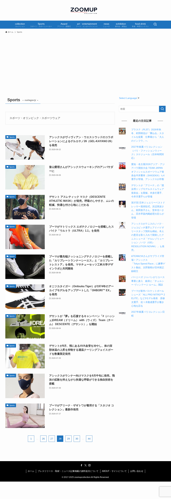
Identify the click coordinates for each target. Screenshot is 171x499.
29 (68, 438)
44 (89, 438)
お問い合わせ (136, 471)
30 (76, 438)
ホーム (31, 471)
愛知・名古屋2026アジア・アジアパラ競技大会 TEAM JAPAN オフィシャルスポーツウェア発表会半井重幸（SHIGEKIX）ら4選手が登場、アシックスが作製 (148, 172)
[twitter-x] (85, 465)
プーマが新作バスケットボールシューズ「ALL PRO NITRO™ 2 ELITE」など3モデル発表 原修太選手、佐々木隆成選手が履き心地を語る (148, 298)
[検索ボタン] (155, 25)
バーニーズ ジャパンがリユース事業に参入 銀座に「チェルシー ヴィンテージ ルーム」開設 (148, 281)
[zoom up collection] (85, 10)
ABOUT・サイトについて (114, 471)
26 (43, 438)
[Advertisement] (85, 60)
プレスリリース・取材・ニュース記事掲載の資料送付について (68, 471)
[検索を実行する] (162, 109)
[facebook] (81, 465)
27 (51, 438)
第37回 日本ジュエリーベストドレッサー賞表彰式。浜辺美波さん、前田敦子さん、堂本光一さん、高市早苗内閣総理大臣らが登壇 (148, 210)
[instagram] (89, 465)
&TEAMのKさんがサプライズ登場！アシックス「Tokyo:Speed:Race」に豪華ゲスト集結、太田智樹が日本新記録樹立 (148, 263)
